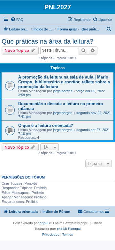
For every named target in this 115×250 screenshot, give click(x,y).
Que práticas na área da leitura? (47, 41)
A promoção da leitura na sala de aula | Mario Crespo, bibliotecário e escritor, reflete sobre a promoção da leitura (64, 82)
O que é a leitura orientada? (45, 125)
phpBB (45, 223)
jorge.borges (63, 91)
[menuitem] (17, 19)
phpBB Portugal (68, 228)
